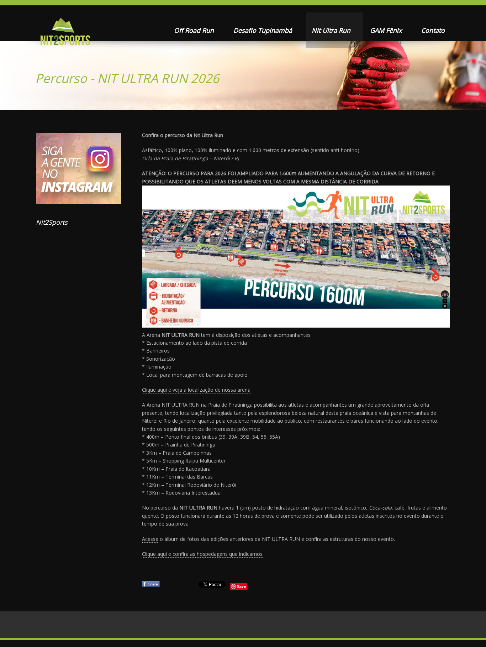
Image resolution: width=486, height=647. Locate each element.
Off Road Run (195, 30)
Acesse (150, 539)
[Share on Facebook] (151, 586)
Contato (433, 30)
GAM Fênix (386, 30)
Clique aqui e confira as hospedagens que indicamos (202, 554)
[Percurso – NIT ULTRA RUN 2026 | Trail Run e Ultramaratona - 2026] (64, 33)
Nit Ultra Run (332, 30)
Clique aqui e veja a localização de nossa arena (196, 389)
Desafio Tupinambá (263, 30)
